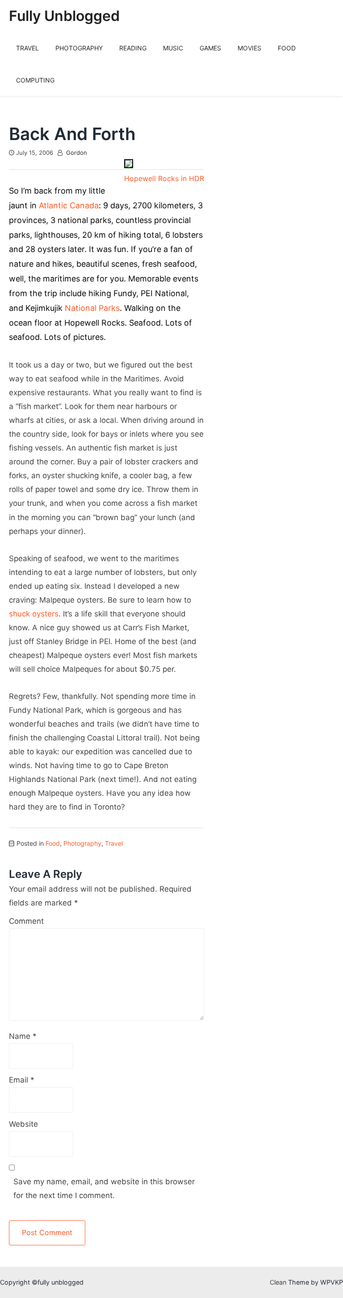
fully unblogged (64, 16)
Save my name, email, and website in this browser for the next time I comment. (104, 1188)
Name (23, 1036)
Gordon (76, 152)
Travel (27, 48)
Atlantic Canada (69, 205)
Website (23, 1124)
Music (173, 48)
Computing (35, 80)
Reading (132, 48)
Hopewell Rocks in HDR (164, 178)
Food (287, 48)
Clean (278, 1282)
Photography (79, 48)
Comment (26, 921)
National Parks (92, 308)
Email (21, 1079)
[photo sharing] (128, 165)
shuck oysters (34, 613)
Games (210, 48)
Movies (249, 48)
